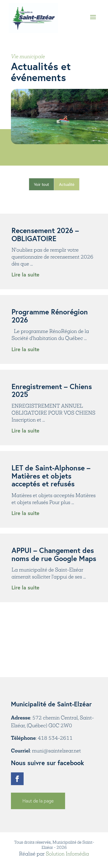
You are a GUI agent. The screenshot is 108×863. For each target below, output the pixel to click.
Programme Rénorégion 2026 (50, 316)
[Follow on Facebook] (17, 778)
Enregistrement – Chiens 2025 (52, 390)
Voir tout (41, 184)
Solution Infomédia (67, 854)
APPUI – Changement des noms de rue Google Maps (54, 554)
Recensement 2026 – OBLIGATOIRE (45, 234)
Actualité (66, 184)
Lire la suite (25, 274)
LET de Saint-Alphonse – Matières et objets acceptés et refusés (51, 475)
